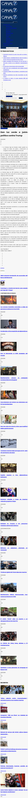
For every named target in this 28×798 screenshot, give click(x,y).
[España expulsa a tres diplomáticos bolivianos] (9, 472)
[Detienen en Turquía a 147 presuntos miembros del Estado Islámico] (9, 520)
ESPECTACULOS (9, 40)
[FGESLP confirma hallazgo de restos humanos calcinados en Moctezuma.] (4, 746)
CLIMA (7, 36)
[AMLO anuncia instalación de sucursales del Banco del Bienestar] (3, 272)
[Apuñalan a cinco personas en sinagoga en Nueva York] (9, 664)
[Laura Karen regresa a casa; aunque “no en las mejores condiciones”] (13, 787)
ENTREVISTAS (9, 26)
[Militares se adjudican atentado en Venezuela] (9, 545)
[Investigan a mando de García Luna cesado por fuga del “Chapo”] (3, 285)
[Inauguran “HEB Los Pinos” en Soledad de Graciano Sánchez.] (4, 712)
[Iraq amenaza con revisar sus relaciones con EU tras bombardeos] (9, 399)
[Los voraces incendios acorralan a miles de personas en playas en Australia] (9, 304)
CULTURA (8, 38)
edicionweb (3, 703)
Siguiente (3, 280)
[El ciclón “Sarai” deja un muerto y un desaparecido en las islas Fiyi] (9, 616)
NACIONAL (8, 31)
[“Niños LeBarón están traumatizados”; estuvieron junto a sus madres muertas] (12, 693)
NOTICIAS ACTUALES (8, 43)
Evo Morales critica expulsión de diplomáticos (14, 331)
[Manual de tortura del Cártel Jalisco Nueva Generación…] (4, 729)
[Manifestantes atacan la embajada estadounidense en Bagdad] (9, 375)
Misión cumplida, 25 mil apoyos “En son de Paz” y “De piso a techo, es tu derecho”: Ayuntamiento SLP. (15, 63)
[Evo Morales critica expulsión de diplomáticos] (9, 328)
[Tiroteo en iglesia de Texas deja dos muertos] (9, 569)
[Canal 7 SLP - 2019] (9, 13)
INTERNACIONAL (9, 33)
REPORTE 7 (8, 30)
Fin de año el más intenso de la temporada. (13, 66)
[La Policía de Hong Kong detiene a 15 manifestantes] (9, 640)
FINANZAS (8, 41)
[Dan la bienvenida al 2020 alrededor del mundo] (9, 350)
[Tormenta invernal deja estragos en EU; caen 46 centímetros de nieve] (9, 447)
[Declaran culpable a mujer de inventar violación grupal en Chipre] (9, 496)
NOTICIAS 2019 (6, 24)
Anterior (2, 268)
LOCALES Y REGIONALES (11, 28)
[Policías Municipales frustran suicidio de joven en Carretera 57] (4, 763)
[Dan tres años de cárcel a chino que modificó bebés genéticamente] (9, 423)
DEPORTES (8, 35)
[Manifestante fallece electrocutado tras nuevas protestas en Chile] (9, 591)
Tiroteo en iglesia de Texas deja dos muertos (14, 572)
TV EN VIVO (5, 45)
